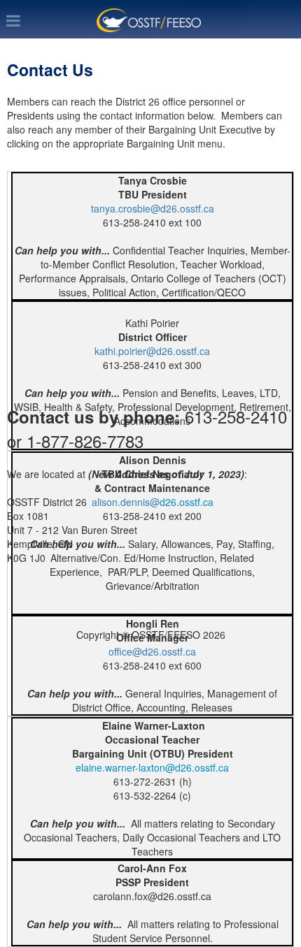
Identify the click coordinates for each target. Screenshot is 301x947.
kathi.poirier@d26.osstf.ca (152, 351)
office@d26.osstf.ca (152, 651)
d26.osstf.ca (187, 502)
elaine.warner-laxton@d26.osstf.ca (152, 767)
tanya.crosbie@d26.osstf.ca (152, 208)
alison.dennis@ (126, 502)
